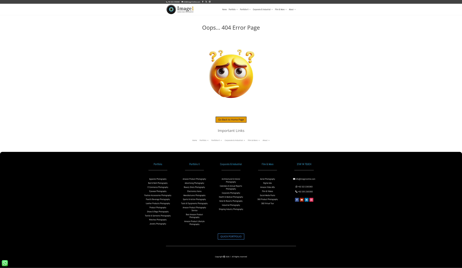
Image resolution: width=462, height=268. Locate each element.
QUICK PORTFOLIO (231, 236)
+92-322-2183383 (174, 2)
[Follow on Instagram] (311, 200)
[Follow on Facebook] (297, 200)
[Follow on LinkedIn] (306, 200)
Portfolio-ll (244, 10)
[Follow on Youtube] (302, 200)
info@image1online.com (305, 179)
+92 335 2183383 (305, 191)
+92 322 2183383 (305, 186)
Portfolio (232, 10)
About (291, 10)
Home (224, 10)
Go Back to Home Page (231, 119)
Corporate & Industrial (262, 10)
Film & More (280, 10)
